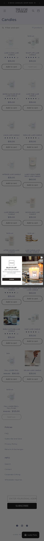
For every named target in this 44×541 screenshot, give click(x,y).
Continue (11, 279)
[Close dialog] (41, 257)
